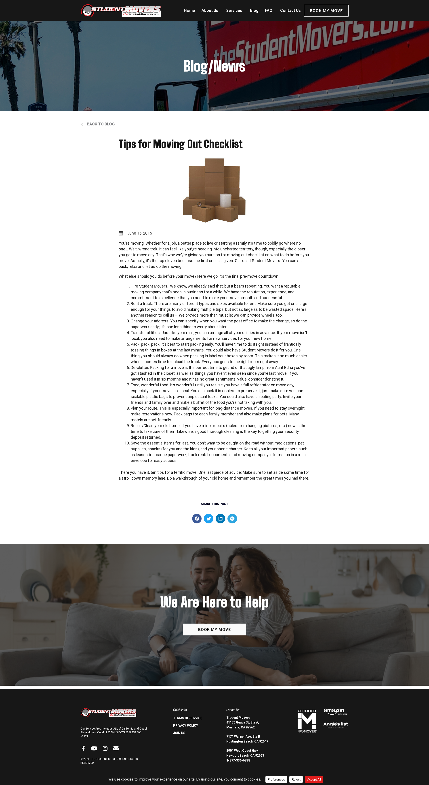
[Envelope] (116, 748)
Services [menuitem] (234, 10)
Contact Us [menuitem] (290, 10)
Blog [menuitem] (254, 10)
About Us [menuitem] (210, 10)
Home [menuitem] (189, 10)
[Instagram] (105, 748)
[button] (197, 518)
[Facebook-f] (83, 748)
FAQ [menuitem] (268, 10)
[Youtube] (94, 748)
